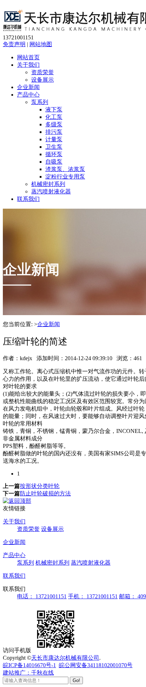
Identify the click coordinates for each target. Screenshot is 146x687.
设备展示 (42, 80)
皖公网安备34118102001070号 (96, 665)
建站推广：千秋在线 (28, 673)
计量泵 (53, 139)
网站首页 (28, 57)
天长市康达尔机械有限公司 (65, 658)
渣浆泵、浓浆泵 (65, 169)
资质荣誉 (42, 72)
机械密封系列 (48, 184)
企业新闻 (28, 87)
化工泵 (53, 117)
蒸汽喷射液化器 (51, 191)
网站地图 (40, 44)
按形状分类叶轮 (40, 486)
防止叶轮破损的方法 (45, 493)
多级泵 (53, 124)
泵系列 (39, 102)
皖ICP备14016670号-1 (29, 665)
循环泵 (53, 154)
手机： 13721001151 (93, 596)
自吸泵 (53, 162)
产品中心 (28, 95)
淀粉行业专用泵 (65, 177)
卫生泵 (53, 147)
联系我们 (28, 199)
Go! (76, 680)
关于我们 (28, 65)
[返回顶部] (17, 501)
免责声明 (14, 44)
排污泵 (53, 132)
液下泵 (53, 109)
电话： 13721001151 (42, 596)
